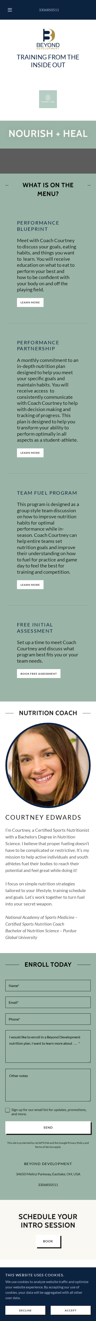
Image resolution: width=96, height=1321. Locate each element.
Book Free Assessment (39, 673)
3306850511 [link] (49, 10)
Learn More (30, 302)
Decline (25, 1310)
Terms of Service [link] (44, 1147)
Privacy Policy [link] (76, 1143)
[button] (9, 9)
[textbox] (48, 985)
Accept (71, 1310)
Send (48, 1127)
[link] (48, 39)
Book (48, 1241)
